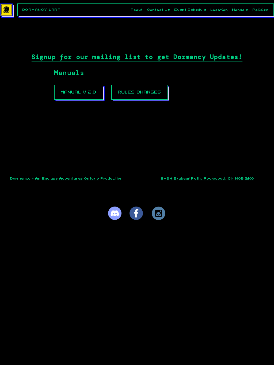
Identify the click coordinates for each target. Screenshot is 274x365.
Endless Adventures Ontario (70, 178)
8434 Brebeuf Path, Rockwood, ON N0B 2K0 (207, 178)
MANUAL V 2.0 (78, 92)
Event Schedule (190, 10)
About (137, 10)
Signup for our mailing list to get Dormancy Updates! (137, 57)
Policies (260, 10)
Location (219, 10)
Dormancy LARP (41, 10)
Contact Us (158, 10)
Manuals (240, 10)
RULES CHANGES (139, 92)
